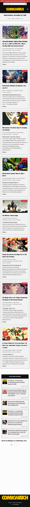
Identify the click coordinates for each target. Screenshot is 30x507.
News (12, 48)
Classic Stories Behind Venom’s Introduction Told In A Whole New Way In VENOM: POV (16, 403)
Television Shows (6, 218)
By (19, 48)
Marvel (14, 132)
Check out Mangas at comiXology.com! (14, 441)
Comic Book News (6, 48)
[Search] (25, 4)
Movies (4, 90)
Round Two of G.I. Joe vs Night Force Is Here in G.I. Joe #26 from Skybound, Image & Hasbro (17, 422)
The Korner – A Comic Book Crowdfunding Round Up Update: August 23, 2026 (16, 382)
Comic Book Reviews (7, 132)
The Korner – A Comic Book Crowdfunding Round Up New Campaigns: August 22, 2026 (15, 413)
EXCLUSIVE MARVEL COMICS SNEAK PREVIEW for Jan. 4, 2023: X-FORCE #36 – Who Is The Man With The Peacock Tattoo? (14, 44)
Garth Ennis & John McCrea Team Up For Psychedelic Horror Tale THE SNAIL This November (17, 432)
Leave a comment (16, 50)
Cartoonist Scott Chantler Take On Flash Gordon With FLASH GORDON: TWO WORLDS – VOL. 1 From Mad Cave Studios (17, 392)
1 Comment (15, 134)
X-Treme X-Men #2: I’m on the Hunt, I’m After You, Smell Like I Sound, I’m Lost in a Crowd (14, 345)
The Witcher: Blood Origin (10, 215)
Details (4, 64)
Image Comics (16, 302)
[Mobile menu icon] (28, 9)
